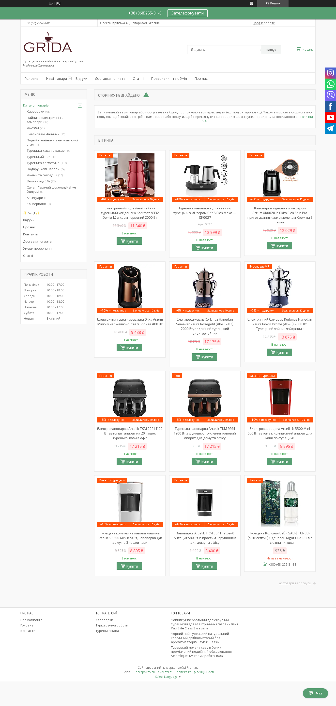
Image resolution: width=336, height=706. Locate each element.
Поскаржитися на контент (152, 672)
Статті (138, 78)
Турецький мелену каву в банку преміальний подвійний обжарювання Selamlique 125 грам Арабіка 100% (201, 651)
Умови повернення (38, 248)
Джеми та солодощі (42, 175)
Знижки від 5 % (38, 181)
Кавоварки (35, 111)
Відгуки (81, 78)
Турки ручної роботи (112, 625)
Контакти (30, 234)
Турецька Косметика (43, 163)
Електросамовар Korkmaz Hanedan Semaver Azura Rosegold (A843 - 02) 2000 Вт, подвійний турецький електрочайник (204, 326)
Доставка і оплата (110, 78)
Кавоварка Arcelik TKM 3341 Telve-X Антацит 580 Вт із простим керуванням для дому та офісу (205, 537)
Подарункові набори (43, 169)
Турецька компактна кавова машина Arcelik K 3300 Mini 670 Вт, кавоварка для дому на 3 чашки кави (130, 537)
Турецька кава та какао (46, 150)
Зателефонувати (187, 13)
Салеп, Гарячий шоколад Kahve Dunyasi (51, 189)
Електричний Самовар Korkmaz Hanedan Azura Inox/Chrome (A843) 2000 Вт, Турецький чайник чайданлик (279, 324)
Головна (31, 78)
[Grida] (47, 44)
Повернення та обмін (169, 78)
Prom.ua (193, 667)
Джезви (33, 128)
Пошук (271, 50)
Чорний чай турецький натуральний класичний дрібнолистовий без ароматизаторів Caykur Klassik (200, 637)
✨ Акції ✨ (31, 213)
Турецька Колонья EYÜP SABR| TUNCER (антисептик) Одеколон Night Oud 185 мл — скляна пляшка (279, 537)
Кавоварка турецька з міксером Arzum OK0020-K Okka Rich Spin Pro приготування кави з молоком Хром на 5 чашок (279, 215)
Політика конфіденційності (194, 672)
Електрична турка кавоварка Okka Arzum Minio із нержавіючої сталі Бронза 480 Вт (130, 321)
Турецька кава (107, 630)
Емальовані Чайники (43, 134)
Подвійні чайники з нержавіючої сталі (52, 142)
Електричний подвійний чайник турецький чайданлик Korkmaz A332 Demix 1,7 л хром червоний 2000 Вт (130, 212)
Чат (319, 693)
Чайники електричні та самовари (45, 119)
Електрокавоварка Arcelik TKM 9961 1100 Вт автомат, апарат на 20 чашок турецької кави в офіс (130, 433)
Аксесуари (35, 197)
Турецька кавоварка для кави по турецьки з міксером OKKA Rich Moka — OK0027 (204, 212)
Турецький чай (38, 156)
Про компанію (31, 620)
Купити (132, 241)
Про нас (201, 78)
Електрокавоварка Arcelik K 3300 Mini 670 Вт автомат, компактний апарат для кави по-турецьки (280, 433)
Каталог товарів (36, 105)
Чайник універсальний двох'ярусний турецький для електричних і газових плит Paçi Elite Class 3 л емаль (204, 624)
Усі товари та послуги (295, 583)
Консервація (36, 204)
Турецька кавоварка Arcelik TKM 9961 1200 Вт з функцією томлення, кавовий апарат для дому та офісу (205, 433)
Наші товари (56, 78)
